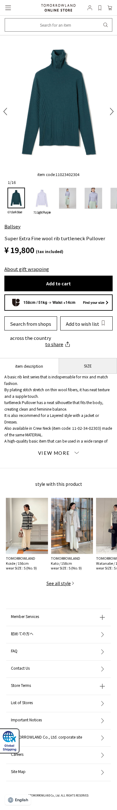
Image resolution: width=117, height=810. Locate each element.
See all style (58, 583)
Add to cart (58, 283)
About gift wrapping (26, 269)
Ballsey (12, 226)
